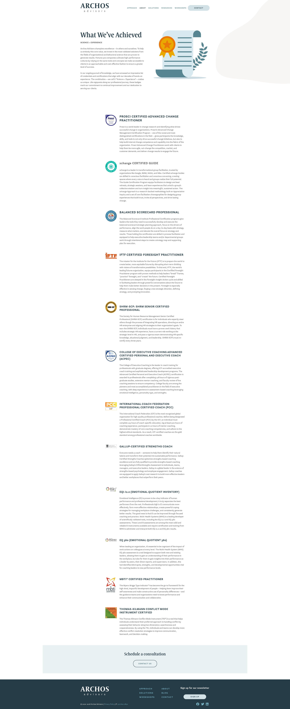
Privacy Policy (109, 704)
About (166, 688)
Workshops (180, 8)
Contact (198, 8)
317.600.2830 (123, 704)
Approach (132, 8)
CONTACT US (145, 664)
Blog (165, 693)
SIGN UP (195, 697)
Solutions (153, 8)
